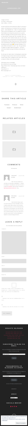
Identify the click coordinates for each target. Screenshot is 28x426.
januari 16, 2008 (21, 175)
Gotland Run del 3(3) (14, 336)
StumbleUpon (17, 107)
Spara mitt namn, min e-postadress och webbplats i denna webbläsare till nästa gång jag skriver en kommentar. (13, 290)
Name (3, 256)
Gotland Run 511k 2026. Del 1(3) (14, 335)
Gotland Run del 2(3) (14, 338)
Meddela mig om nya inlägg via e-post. (13, 306)
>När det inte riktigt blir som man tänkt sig (14, 131)
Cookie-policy (4, 420)
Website (4, 274)
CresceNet (10, 186)
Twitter (21, 104)
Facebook (6, 104)
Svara (13, 177)
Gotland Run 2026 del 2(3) (14, 333)
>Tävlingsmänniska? (14, 149)
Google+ (9, 107)
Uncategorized (20, 76)
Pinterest (14, 104)
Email (3, 265)
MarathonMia (16, 75)
